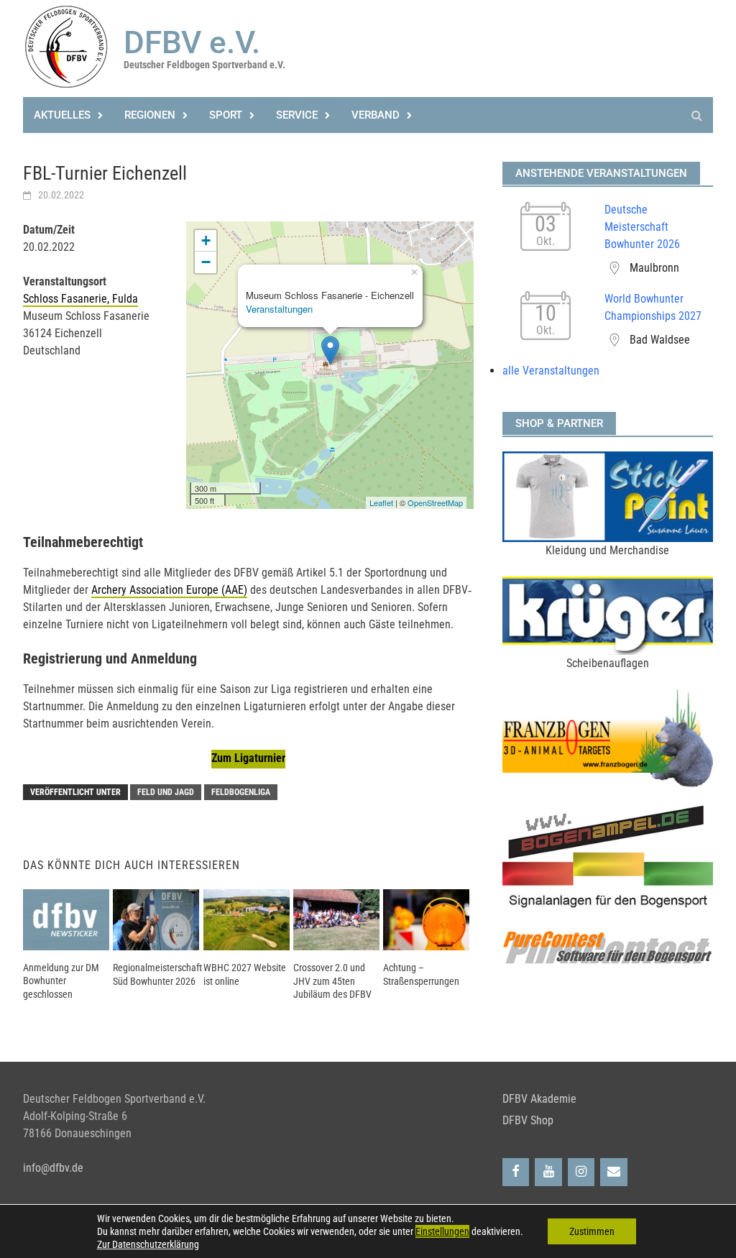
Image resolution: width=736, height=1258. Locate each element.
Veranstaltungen (279, 309)
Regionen (149, 115)
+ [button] (206, 240)
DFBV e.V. (192, 42)
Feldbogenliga (240, 792)
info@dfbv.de (53, 1168)
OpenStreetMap (435, 502)
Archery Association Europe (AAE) (169, 590)
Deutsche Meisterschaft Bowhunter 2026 (642, 227)
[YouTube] (548, 1172)
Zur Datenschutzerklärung (148, 1244)
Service (297, 115)
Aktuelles (62, 115)
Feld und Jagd (165, 792)
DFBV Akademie (539, 1099)
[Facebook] (516, 1172)
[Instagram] (581, 1172)
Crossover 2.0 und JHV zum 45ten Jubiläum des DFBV (332, 980)
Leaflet (381, 502)
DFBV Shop (527, 1120)
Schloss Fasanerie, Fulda (80, 299)
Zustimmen (592, 1231)
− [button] (206, 262)
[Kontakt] (613, 1172)
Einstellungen (442, 1231)
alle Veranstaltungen (550, 370)
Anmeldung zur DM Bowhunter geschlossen (61, 980)
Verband (375, 115)
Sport (225, 115)
